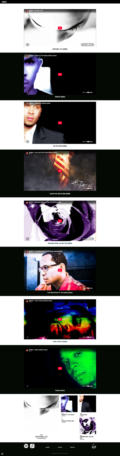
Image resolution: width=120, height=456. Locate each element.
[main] (60, 49)
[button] (2, 454)
